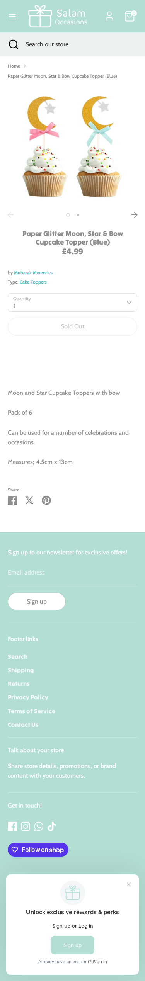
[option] (72, 146)
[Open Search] (13, 44)
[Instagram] (25, 826)
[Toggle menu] (12, 16)
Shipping (21, 670)
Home (14, 66)
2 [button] (78, 215)
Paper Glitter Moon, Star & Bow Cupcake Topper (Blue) (62, 76)
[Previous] (10, 214)
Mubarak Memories (33, 272)
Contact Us (23, 724)
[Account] (109, 13)
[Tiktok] (51, 826)
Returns (19, 683)
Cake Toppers (33, 282)
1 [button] (68, 215)
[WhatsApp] (38, 826)
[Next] (134, 214)
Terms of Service (31, 711)
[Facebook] (12, 826)
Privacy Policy (28, 697)
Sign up (37, 601)
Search (18, 656)
